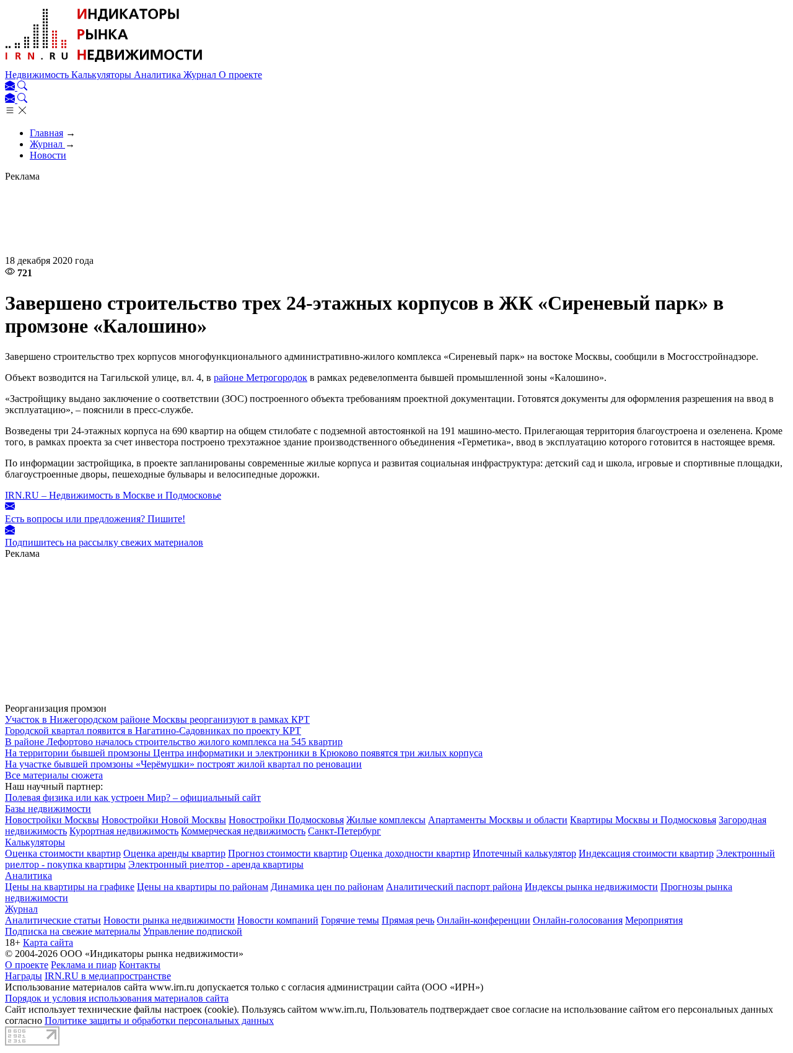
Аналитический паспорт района (454, 886)
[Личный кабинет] (11, 87)
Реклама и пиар (83, 964)
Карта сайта (48, 942)
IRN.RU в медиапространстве (108, 976)
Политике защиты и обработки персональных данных (159, 1020)
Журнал (201, 74)
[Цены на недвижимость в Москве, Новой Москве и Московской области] (104, 63)
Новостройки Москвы (52, 820)
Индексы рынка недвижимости (591, 886)
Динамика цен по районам (327, 886)
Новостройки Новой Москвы (164, 820)
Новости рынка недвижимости (169, 920)
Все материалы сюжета (54, 775)
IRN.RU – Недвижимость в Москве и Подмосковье (113, 495)
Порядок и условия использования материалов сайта (117, 998)
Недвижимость (38, 74)
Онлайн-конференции (483, 920)
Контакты (139, 964)
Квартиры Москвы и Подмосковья (643, 820)
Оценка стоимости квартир (63, 853)
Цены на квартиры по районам (202, 886)
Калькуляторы (102, 74)
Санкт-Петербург (344, 831)
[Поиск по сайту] (22, 87)
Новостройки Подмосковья (286, 820)
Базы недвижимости (48, 808)
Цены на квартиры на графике (69, 886)
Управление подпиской (192, 931)
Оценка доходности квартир (410, 853)
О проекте (240, 74)
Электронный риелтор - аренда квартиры (216, 864)
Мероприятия (654, 920)
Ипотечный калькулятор (524, 853)
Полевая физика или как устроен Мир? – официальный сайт (133, 797)
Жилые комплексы (386, 820)
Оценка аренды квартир (174, 853)
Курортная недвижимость (123, 831)
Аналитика (158, 74)
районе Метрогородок (260, 377)
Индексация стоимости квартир (646, 853)
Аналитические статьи (53, 920)
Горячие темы (350, 920)
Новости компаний (277, 920)
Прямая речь (408, 920)
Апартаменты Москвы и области (497, 820)
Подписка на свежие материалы (73, 931)
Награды (23, 976)
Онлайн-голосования (578, 920)
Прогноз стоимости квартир (288, 853)
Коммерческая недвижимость (243, 831)
